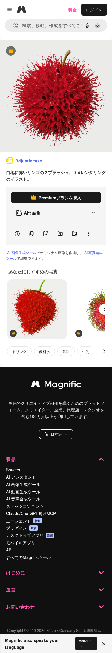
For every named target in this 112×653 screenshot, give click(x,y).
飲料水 (44, 351)
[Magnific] (56, 385)
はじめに (15, 572)
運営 (11, 589)
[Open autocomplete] (13, 25)
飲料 (66, 351)
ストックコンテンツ (25, 506)
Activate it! (85, 643)
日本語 (56, 434)
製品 (11, 459)
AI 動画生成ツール (23, 491)
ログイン (94, 10)
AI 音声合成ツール (23, 499)
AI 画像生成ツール (21, 252)
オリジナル (41, 51)
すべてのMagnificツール (28, 557)
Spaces (13, 470)
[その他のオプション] (89, 234)
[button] (56, 434)
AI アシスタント (21, 477)
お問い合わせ (20, 606)
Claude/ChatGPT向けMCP (31, 513)
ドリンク (19, 351)
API (9, 550)
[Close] (104, 643)
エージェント (23, 521)
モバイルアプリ (20, 543)
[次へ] (104, 309)
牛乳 (85, 351)
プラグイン (21, 528)
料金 (72, 10)
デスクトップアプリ (29, 535)
